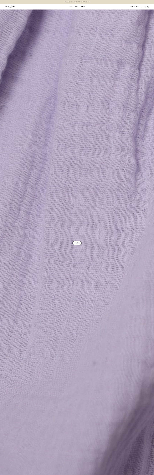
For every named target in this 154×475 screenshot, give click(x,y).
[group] (77, 2)
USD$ (131, 6)
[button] (141, 6)
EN (136, 6)
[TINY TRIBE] (10, 6)
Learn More (77, 243)
